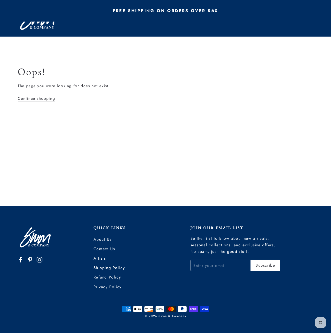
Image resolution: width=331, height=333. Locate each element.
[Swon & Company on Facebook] (21, 259)
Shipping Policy (109, 268)
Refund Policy (107, 277)
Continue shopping (36, 98)
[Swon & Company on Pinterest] (30, 259)
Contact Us (104, 249)
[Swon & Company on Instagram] (39, 259)
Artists (100, 258)
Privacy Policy (108, 287)
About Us (103, 239)
